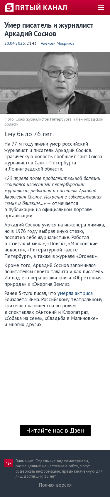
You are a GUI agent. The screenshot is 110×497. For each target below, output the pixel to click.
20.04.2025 (14, 43)
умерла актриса (75, 293)
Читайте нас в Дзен (55, 430)
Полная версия (55, 485)
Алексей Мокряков (58, 43)
